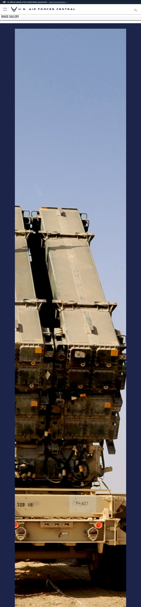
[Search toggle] (136, 9)
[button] (58, 2)
